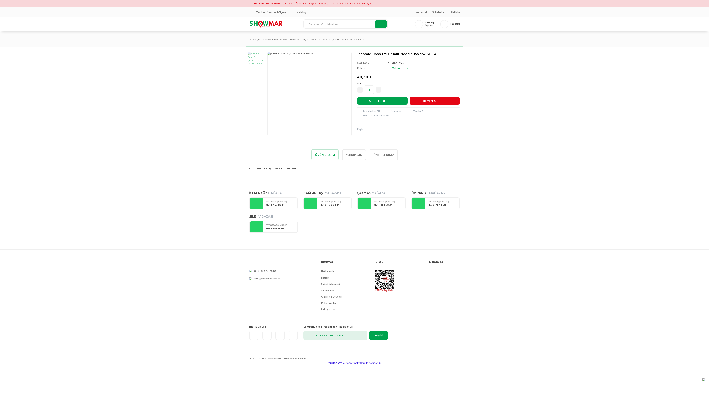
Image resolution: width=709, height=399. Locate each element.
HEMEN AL (430, 101)
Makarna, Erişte (401, 67)
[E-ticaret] (354, 363)
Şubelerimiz (439, 12)
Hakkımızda (327, 271)
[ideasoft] (335, 363)
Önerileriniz (383, 154)
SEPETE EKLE (378, 101)
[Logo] (266, 24)
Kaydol (379, 335)
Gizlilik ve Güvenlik (331, 296)
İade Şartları (328, 309)
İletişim (455, 12)
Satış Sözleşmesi (330, 283)
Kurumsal (421, 12)
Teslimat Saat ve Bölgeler (271, 12)
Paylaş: (361, 129)
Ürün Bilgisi (325, 154)
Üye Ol (429, 25)
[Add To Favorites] (369, 112)
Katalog (301, 12)
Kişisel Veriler (328, 303)
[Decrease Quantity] (360, 90)
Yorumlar (354, 154)
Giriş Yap (430, 22)
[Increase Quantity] (378, 90)
